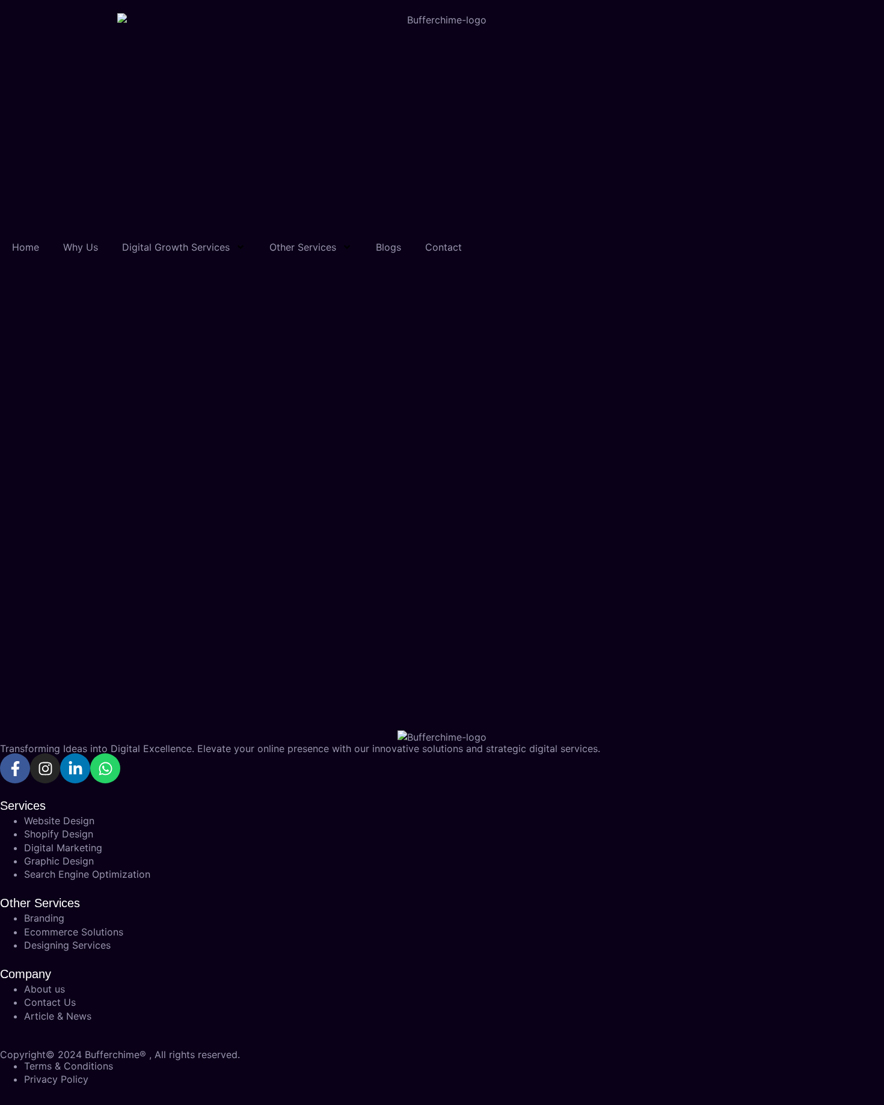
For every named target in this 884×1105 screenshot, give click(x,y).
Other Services (302, 247)
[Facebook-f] (15, 768)
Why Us (80, 247)
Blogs (388, 247)
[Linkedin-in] (75, 768)
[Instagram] (45, 768)
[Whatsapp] (105, 768)
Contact (443, 247)
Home (25, 247)
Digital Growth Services (176, 247)
